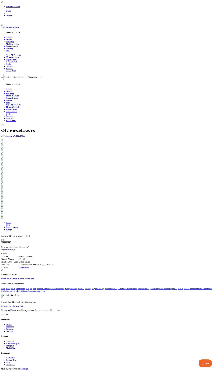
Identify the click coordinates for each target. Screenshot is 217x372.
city (102, 289)
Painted (134, 289)
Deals (8, 64)
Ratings (9, 229)
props (31, 291)
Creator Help (11, 360)
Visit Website (6, 279)
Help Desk (10, 358)
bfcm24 (114, 289)
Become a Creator (13, 7)
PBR (22, 291)
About (8, 223)
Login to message (8, 249)
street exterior (164, 289)
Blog (8, 362)
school (186, 289)
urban (13, 289)
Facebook (10, 327)
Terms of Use (6, 306)
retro (200, 289)
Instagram (10, 329)
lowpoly (88, 289)
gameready (73, 289)
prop (34, 289)
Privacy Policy (19, 306)
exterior (108, 289)
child (18, 289)
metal (3, 289)
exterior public (49, 289)
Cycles (16, 291)
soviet (26, 291)
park (27, 289)
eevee (8, 289)
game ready (154, 289)
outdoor (40, 289)
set (35, 291)
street (67, 289)
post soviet (41, 291)
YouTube (9, 331)
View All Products (13, 55)
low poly (9, 291)
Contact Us (10, 364)
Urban (22, 136)
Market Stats (11, 348)
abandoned (59, 289)
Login (8, 11)
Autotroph (24, 369)
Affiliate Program (13, 343)
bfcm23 (81, 289)
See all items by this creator (23, 279)
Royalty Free (23, 267)
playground (96, 289)
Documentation (12, 227)
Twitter (9, 324)
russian (180, 289)
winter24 (141, 289)
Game (120, 289)
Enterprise (10, 346)
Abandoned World (10, 136)
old (31, 289)
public (22, 289)
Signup (9, 15)
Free (8, 51)
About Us (10, 341)
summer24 (193, 289)
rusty (147, 289)
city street (127, 289)
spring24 (173, 289)
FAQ (8, 225)
